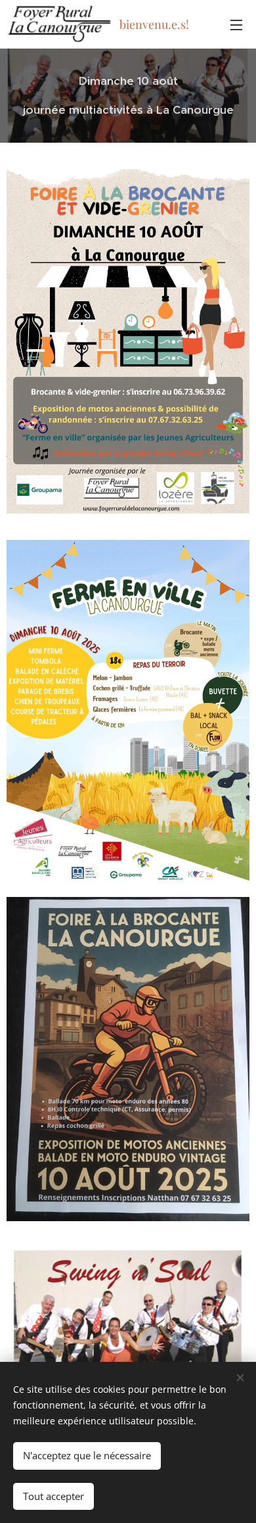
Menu (236, 24)
